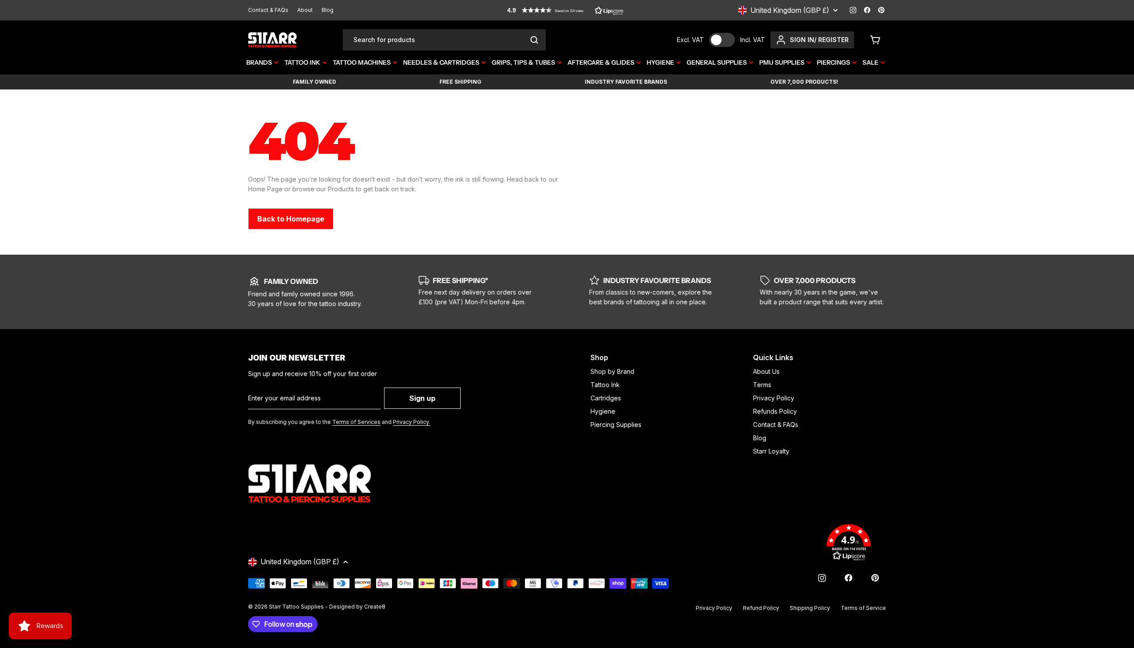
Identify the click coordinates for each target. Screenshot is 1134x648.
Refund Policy (761, 608)
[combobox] (444, 39)
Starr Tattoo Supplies (296, 606)
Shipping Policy (810, 608)
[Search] (534, 39)
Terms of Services (356, 422)
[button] (565, 10)
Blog (328, 10)
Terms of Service (863, 608)
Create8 (374, 606)
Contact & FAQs (268, 10)
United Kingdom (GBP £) (789, 10)
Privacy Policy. (411, 422)
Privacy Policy (714, 608)
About (305, 10)
